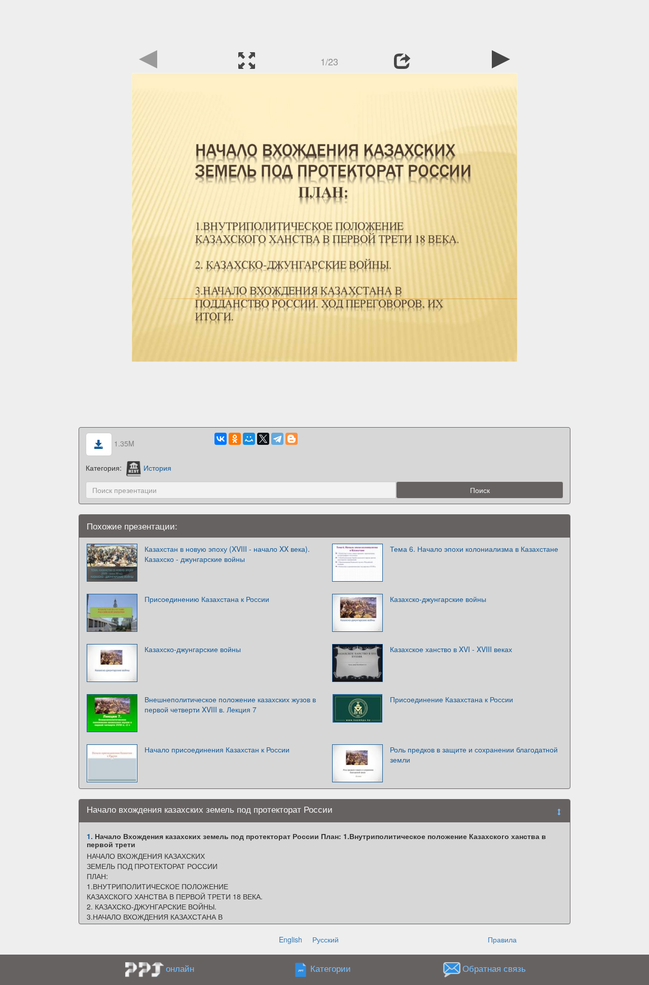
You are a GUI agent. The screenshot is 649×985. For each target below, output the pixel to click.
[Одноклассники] (235, 439)
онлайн (180, 968)
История (157, 468)
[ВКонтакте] (220, 439)
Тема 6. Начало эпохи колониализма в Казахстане (474, 549)
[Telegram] (277, 439)
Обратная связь (494, 969)
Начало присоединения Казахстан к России (217, 749)
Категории (330, 969)
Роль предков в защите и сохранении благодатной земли (474, 754)
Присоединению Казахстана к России (207, 599)
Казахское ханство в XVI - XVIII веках (451, 649)
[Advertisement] (324, 23)
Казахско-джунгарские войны (438, 599)
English (290, 939)
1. (90, 836)
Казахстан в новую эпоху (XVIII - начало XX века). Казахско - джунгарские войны (227, 554)
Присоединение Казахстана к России (451, 699)
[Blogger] (291, 439)
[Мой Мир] (249, 439)
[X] (263, 439)
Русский (325, 939)
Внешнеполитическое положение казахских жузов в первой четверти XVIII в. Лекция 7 (230, 704)
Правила (502, 939)
